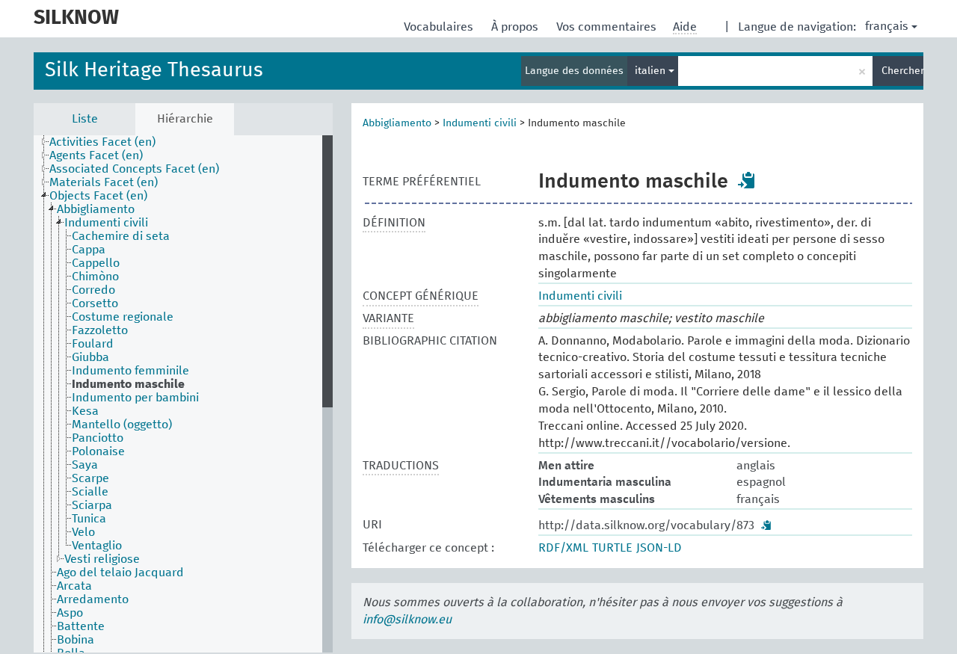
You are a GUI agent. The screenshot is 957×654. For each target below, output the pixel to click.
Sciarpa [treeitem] (92, 505)
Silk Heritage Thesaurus (154, 71)
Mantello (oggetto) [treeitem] (122, 425)
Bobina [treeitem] (75, 640)
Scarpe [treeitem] (90, 478)
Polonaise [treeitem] (98, 451)
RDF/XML (563, 548)
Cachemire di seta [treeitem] (121, 236)
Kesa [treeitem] (85, 411)
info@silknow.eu (407, 620)
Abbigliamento (397, 123)
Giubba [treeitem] (90, 357)
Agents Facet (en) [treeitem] (96, 155)
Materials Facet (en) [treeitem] (103, 182)
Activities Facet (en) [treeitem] (102, 142)
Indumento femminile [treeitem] (130, 371)
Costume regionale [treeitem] (122, 317)
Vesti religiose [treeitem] (102, 559)
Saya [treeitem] (85, 465)
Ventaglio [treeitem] (97, 546)
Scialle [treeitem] (90, 492)
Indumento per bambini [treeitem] (135, 398)
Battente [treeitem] (81, 626)
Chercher (902, 71)
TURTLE (612, 548)
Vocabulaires (440, 27)
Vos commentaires (607, 27)
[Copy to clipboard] (747, 180)
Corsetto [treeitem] (95, 303)
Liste (85, 119)
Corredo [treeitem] (93, 290)
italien (651, 71)
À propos (516, 27)
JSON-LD (659, 548)
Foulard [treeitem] (93, 344)
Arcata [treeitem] (74, 586)
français (886, 26)
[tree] (183, 394)
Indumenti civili (480, 123)
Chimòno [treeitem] (95, 277)
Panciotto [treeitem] (97, 438)
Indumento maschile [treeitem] (128, 384)
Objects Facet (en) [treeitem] (98, 196)
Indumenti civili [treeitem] (106, 223)
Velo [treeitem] (83, 532)
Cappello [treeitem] (96, 263)
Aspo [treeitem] (70, 613)
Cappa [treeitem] (88, 250)
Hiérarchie (185, 119)
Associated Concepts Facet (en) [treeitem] (134, 169)
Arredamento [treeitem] (93, 599)
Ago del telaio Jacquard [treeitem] (120, 573)
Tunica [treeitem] (89, 519)
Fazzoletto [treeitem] (100, 330)
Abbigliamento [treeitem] (96, 209)
